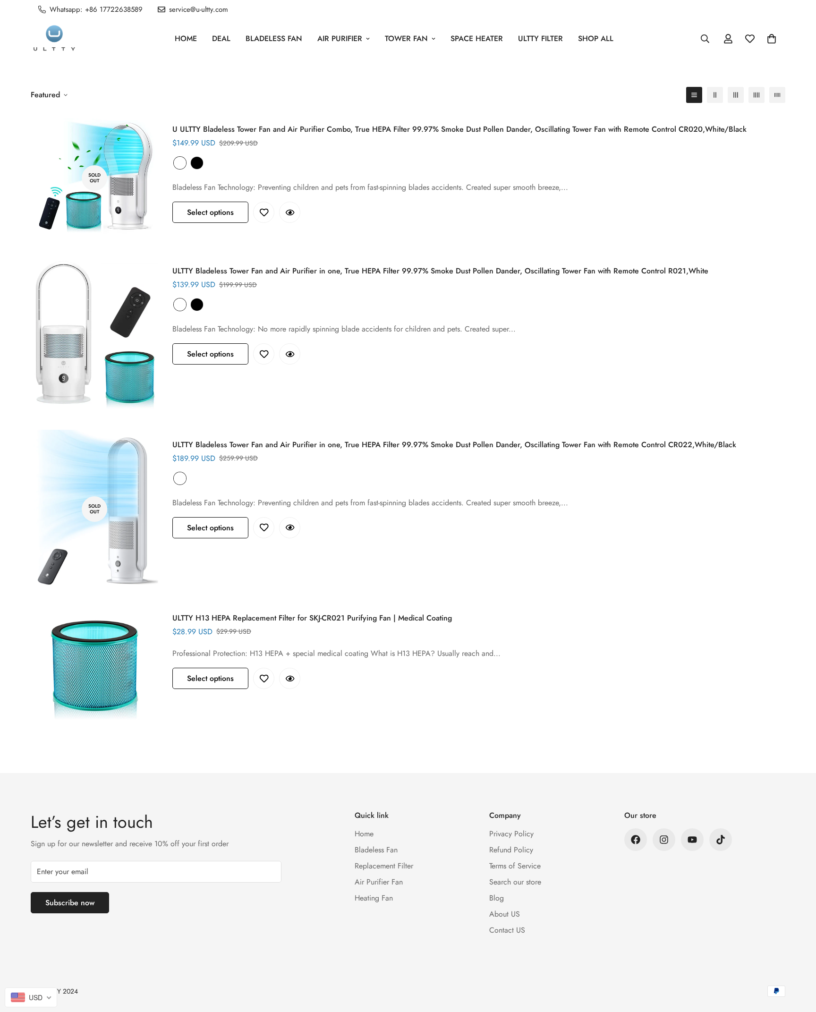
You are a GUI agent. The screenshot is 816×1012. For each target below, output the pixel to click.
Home (186, 38)
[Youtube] (692, 839)
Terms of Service (515, 865)
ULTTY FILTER (540, 38)
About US (504, 914)
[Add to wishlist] (263, 212)
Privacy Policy (511, 833)
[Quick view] (289, 212)
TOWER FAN (406, 38)
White (180, 163)
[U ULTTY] (54, 39)
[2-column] (715, 95)
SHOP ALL (595, 38)
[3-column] (736, 95)
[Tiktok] (720, 839)
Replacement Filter (384, 865)
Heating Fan (374, 898)
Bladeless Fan (274, 38)
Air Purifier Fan (379, 881)
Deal (221, 38)
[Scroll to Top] (797, 960)
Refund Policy (511, 849)
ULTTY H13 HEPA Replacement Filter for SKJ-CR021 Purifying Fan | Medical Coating (312, 617)
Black (197, 163)
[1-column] (694, 95)
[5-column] (777, 95)
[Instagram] (664, 839)
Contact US (507, 930)
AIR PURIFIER (339, 38)
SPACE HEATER (476, 38)
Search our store (515, 881)
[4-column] (756, 95)
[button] (771, 39)
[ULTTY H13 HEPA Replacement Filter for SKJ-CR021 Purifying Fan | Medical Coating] (94, 667)
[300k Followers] (635, 839)
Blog (496, 898)
